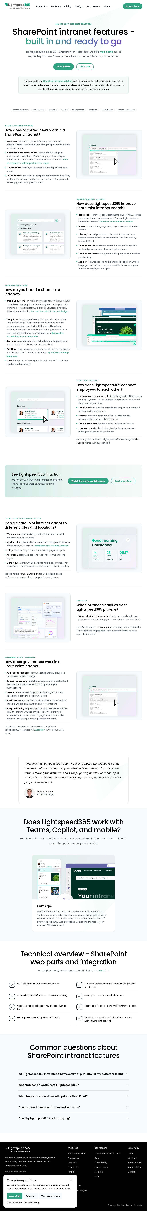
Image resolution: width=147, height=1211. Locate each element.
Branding (53, 110)
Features (56, 6)
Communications (20, 110)
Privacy (111, 1205)
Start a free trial (123, 481)
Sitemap (138, 1205)
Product (40, 6)
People (64, 110)
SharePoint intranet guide (107, 1153)
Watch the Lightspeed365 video (88, 481)
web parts (106, 52)
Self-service (38, 110)
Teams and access (126, 110)
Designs (79, 6)
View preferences (50, 1196)
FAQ (97, 1176)
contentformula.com (15, 1171)
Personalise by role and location (52, 545)
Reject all (31, 1196)
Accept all (14, 1196)
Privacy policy (32, 1202)
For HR (71, 1171)
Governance (107, 110)
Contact (132, 1158)
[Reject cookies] (71, 1180)
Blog (97, 1158)
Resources (92, 6)
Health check (101, 1167)
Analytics (93, 110)
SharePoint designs (77, 1190)
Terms (129, 1205)
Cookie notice (14, 1202)
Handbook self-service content (116, 221)
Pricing (67, 6)
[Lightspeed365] (17, 6)
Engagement (78, 110)
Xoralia (39, 729)
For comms (73, 1167)
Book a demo (133, 6)
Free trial (99, 1171)
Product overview (76, 1153)
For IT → (104, 970)
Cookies (120, 1205)
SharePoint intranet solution (57, 81)
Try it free (85, 66)
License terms (135, 1162)
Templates (73, 1158)
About (107, 6)
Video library (101, 1162)
